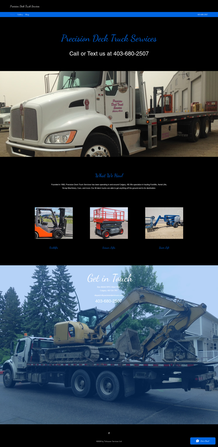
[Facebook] (109, 433)
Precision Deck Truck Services (24, 6)
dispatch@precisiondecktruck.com (108, 295)
